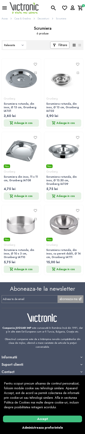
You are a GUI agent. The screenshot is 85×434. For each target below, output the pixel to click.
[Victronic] (24, 7)
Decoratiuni (43, 18)
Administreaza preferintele (42, 427)
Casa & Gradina (22, 18)
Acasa (5, 18)
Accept (42, 419)
